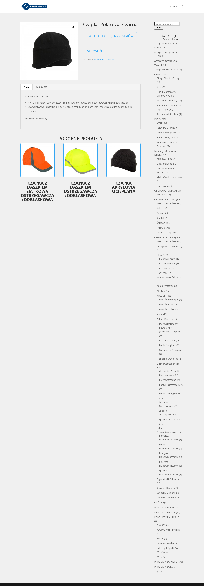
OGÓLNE (159, 502)
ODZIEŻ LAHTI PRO (164, 237)
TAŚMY (158, 571)
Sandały (161, 217)
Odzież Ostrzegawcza (168, 363)
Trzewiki (161, 227)
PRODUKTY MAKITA (164, 512)
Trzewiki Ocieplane (166, 232)
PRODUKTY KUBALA (165, 507)
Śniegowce (162, 222)
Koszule (161, 290)
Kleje (159, 86)
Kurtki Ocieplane (167, 345)
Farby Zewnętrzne (166, 137)
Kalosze (161, 208)
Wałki (159, 556)
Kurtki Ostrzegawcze (169, 393)
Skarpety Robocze (166, 487)
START (173, 6)
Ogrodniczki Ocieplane (170, 349)
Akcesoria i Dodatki (104, 59)
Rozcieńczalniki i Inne (167, 114)
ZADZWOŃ (94, 51)
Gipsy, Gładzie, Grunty (168, 78)
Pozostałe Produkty (167, 100)
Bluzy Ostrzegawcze (169, 379)
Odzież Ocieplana (166, 323)
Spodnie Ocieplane (168, 358)
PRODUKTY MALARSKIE (166, 517)
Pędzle (160, 538)
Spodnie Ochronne (166, 497)
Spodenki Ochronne (167, 492)
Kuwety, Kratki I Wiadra (169, 529)
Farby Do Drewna (166, 127)
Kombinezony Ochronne (169, 277)
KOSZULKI (162, 295)
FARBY (157, 119)
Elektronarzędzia (165, 163)
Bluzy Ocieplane (167, 340)
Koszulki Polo (166, 304)
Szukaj (159, 27)
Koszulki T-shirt (167, 309)
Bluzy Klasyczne (167, 258)
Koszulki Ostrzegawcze (171, 384)
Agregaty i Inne (164, 158)
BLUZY (160, 254)
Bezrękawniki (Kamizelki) (169, 246)
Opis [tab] (26, 87)
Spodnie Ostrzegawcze (171, 419)
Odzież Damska (165, 319)
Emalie (160, 122)
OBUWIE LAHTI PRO (164, 199)
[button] (73, 27)
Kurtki (160, 314)
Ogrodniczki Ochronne (168, 479)
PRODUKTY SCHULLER (166, 561)
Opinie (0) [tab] (41, 87)
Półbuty (161, 212)
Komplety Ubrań (165, 285)
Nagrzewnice (163, 185)
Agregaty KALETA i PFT (166, 69)
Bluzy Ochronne (167, 263)
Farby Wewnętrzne (166, 132)
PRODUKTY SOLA (163, 566)
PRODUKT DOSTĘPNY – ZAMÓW (109, 36)
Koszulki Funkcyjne (168, 299)
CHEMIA (158, 74)
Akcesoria (162, 524)
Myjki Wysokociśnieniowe (170, 177)
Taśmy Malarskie (165, 543)
